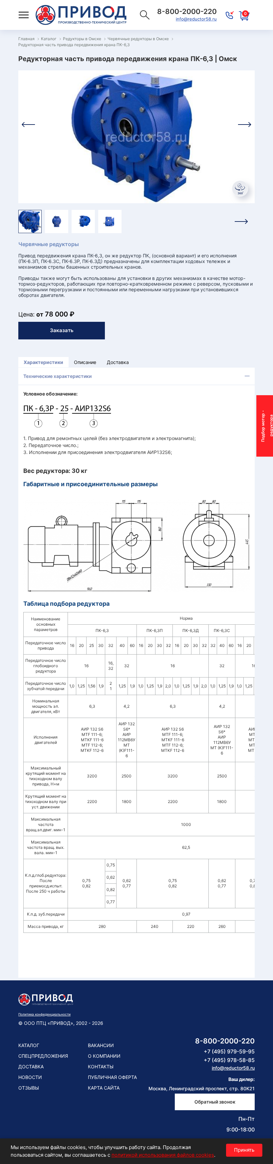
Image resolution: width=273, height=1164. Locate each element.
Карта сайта (104, 1088)
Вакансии (101, 1045)
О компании (104, 1056)
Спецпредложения (43, 1056)
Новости (30, 1077)
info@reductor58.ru (196, 19)
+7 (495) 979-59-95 (229, 1051)
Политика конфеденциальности (44, 1014)
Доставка (118, 362)
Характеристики (43, 362)
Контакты (101, 1066)
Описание (85, 362)
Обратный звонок (214, 1102)
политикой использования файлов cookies (163, 1155)
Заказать (62, 330)
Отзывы (28, 1088)
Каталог (28, 1045)
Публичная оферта (112, 1077)
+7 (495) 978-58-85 (229, 1060)
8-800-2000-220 (225, 1041)
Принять (244, 1150)
